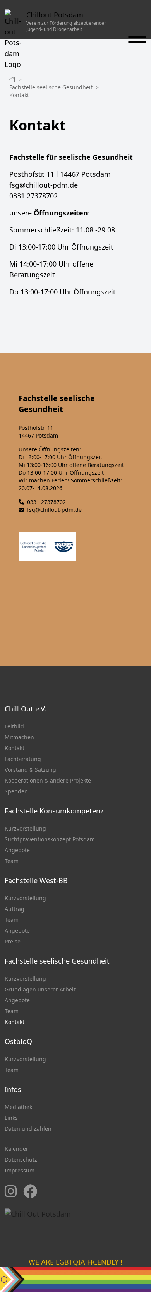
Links (11, 1117)
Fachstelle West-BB (36, 880)
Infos (13, 1089)
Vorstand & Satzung (30, 769)
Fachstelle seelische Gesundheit (51, 87)
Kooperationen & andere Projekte (48, 780)
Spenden (16, 791)
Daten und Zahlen (28, 1128)
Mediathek (18, 1107)
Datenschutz (21, 1159)
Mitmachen (19, 737)
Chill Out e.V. (25, 708)
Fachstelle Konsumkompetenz (54, 810)
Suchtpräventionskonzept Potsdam (50, 839)
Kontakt (19, 95)
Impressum (19, 1170)
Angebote (17, 850)
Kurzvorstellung (25, 828)
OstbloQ (18, 1041)
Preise (13, 941)
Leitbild (14, 726)
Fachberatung (23, 758)
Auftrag (14, 909)
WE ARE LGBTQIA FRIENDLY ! (75, 1261)
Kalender (16, 1148)
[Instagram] (11, 1191)
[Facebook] (30, 1191)
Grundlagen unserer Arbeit (40, 989)
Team (12, 861)
